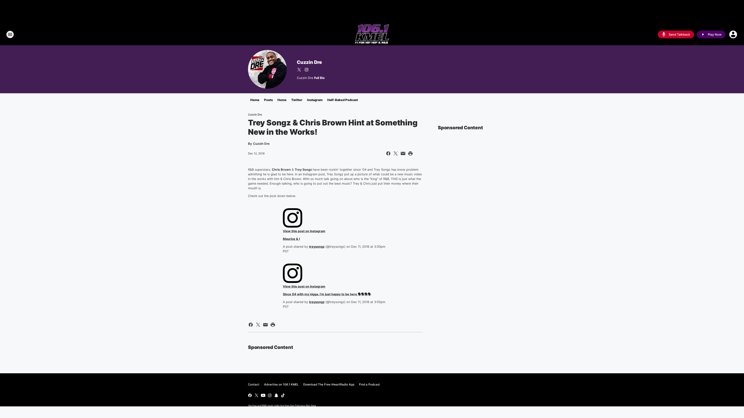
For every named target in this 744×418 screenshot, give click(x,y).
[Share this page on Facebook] (388, 153)
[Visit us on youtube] (263, 395)
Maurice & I (291, 239)
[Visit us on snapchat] (276, 395)
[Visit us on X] (299, 69)
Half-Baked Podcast (342, 100)
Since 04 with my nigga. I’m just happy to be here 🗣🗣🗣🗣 (327, 294)
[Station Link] (372, 34)
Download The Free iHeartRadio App (328, 384)
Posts (268, 100)
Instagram (315, 100)
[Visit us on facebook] (250, 395)
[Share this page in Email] (403, 153)
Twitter (296, 100)
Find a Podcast (369, 384)
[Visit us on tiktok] (283, 395)
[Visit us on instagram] (306, 69)
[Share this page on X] (395, 153)
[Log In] (733, 34)
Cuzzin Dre (309, 62)
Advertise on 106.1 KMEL (281, 384)
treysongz (317, 246)
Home (254, 100)
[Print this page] (410, 153)
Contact (253, 384)
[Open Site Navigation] (10, 34)
